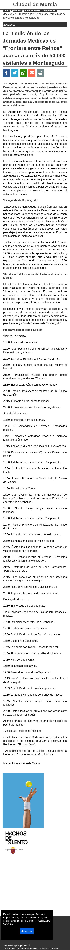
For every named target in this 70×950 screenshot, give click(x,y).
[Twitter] (14, 73)
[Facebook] (6, 73)
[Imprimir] (40, 73)
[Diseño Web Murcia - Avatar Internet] (29, 945)
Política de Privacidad (27, 948)
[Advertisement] (31, 888)
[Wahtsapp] (23, 73)
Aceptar (26, 931)
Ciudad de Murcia (35, 4)
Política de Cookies (49, 948)
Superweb (22, 945)
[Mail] (31, 73)
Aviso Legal (9, 948)
